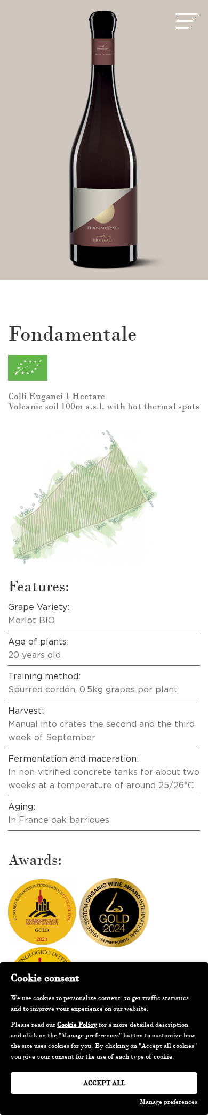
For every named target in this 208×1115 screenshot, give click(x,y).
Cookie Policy (77, 1024)
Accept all (104, 1083)
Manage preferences (168, 1101)
